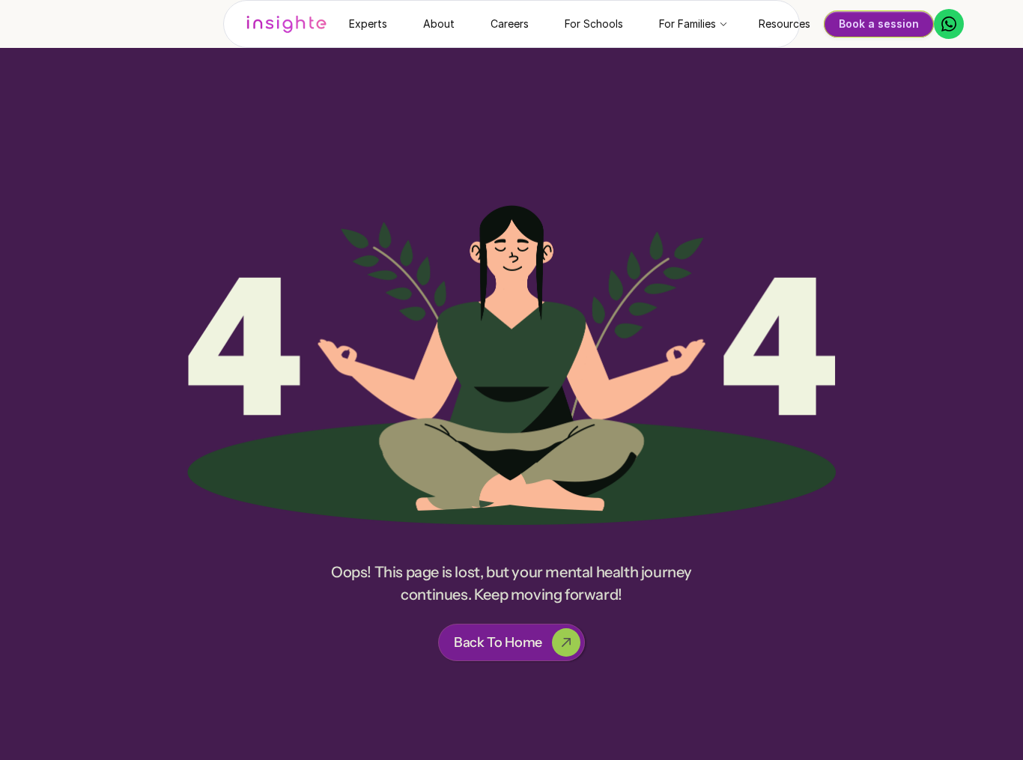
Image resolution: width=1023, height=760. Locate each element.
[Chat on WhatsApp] (949, 24)
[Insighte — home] (287, 24)
